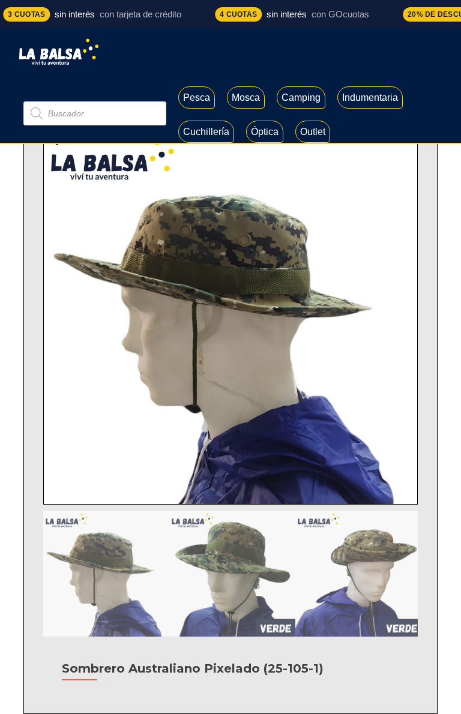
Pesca (196, 97)
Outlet (312, 132)
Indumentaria (370, 97)
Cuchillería (206, 132)
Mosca (246, 97)
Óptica (265, 132)
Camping (301, 97)
